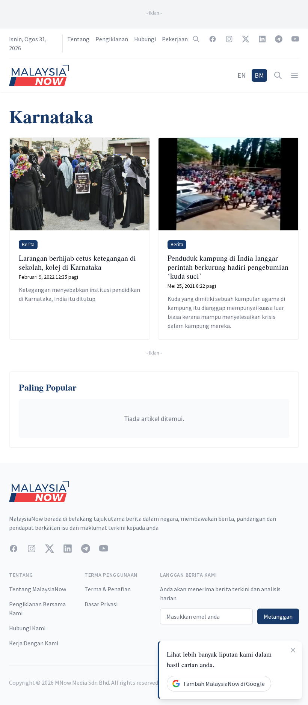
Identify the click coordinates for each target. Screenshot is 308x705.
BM (259, 75)
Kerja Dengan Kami (33, 643)
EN (241, 75)
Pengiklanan (111, 39)
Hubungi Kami (27, 628)
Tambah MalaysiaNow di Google (224, 683)
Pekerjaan (175, 39)
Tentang (78, 39)
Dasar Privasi (101, 604)
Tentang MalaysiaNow (37, 589)
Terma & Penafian (108, 589)
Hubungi (145, 39)
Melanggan (278, 616)
